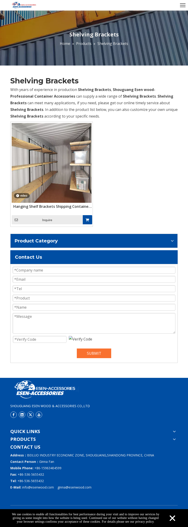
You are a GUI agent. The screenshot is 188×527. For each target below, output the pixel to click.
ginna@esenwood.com (74, 487)
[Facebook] (13, 414)
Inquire (47, 220)
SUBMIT (94, 353)
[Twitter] (30, 414)
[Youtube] (39, 414)
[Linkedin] (22, 414)
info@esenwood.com (38, 487)
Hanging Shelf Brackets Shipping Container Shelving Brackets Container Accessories (51, 206)
